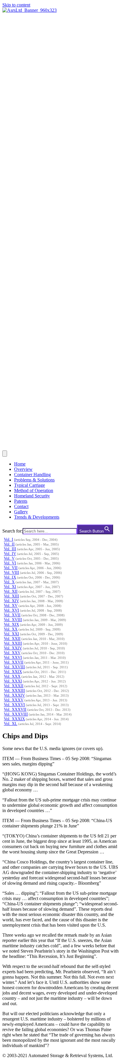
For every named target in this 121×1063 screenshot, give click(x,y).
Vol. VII (11, 568)
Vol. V (9, 558)
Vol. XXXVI (14, 705)
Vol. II (9, 544)
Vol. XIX (11, 624)
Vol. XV (11, 605)
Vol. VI (10, 563)
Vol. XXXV (13, 700)
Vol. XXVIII (14, 667)
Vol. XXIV (13, 648)
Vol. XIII (11, 596)
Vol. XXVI (13, 657)
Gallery (21, 511)
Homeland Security (32, 495)
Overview (23, 469)
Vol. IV (10, 553)
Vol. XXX (12, 676)
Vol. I (8, 539)
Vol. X (9, 582)
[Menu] (4, 453)
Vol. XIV (11, 601)
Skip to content (16, 4)
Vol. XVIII (13, 620)
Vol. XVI (11, 610)
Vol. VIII (11, 572)
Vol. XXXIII (14, 690)
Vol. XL (10, 723)
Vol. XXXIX (14, 719)
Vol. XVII (12, 615)
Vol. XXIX (13, 672)
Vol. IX (10, 577)
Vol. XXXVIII (16, 714)
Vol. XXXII (13, 686)
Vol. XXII (12, 638)
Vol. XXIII (13, 643)
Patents (20, 501)
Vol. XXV (12, 653)
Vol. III (10, 549)
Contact (21, 506)
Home (20, 463)
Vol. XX (11, 629)
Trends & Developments (36, 517)
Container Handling (32, 474)
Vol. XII (11, 591)
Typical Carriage (29, 485)
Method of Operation (33, 490)
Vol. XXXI (13, 681)
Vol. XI (10, 586)
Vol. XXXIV (14, 695)
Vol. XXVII (13, 662)
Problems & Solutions (34, 479)
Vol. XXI (11, 634)
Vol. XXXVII (15, 709)
